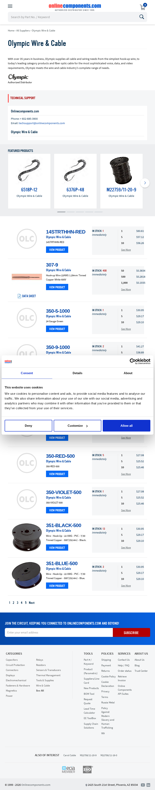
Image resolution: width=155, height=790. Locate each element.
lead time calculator (89, 710)
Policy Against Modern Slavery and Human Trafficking (107, 718)
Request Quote (88, 701)
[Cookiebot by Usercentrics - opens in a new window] (132, 361)
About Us (141, 653)
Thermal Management (48, 675)
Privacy (105, 691)
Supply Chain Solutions (91, 726)
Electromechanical (16, 680)
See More (126, 249)
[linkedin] (148, 784)
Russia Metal (108, 702)
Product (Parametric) (90, 671)
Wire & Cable (43, 685)
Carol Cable (69, 755)
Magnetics (11, 690)
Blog (137, 665)
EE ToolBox (90, 718)
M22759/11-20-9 (88, 755)
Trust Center (141, 671)
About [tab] (128, 373)
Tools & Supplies (45, 680)
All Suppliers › (23, 30)
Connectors (12, 670)
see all (40, 690)
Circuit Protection (15, 665)
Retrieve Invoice (122, 678)
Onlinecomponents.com (35, 785)
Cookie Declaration (107, 684)
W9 (103, 733)
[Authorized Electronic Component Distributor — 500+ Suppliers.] (75, 7)
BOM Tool (89, 694)
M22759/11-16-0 (109, 755)
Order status (124, 671)
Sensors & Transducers (48, 670)
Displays (10, 675)
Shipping (106, 659)
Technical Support (22, 98)
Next (32, 603)
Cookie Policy (108, 676)
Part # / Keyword (88, 661)
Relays (39, 659)
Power (9, 696)
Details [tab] (78, 373)
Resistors (41, 665)
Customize (75, 425)
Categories (14, 653)
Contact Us (124, 659)
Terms (104, 697)
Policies (107, 653)
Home (11, 30)
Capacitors (12, 659)
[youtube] (144, 784)
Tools (88, 653)
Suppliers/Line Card (91, 680)
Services (124, 653)
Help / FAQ (123, 665)
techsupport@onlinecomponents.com (42, 123)
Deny (28, 425)
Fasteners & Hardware (18, 685)
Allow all (126, 425)
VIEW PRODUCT (57, 250)
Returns (105, 671)
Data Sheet (29, 296)
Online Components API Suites (125, 690)
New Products (91, 688)
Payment (106, 665)
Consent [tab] (27, 373)
